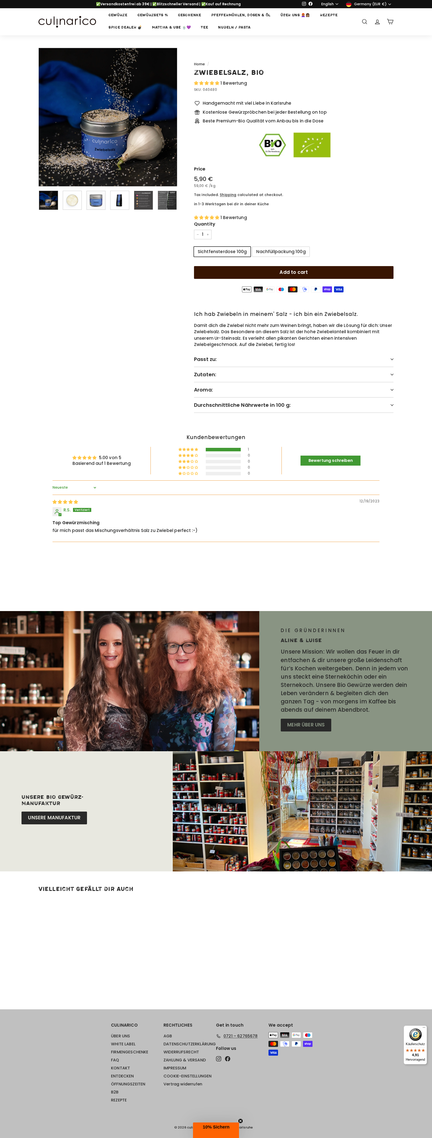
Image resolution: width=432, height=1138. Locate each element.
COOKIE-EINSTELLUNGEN (188, 1076)
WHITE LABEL (123, 1044)
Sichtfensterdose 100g (222, 252)
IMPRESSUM (175, 1068)
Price (200, 169)
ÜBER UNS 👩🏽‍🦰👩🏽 (295, 15)
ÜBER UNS (120, 1036)
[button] (207, 83)
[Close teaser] (240, 1120)
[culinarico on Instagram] (218, 1059)
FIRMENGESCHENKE (129, 1052)
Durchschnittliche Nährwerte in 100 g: (242, 405)
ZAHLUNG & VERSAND (185, 1060)
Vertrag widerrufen (183, 1084)
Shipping (228, 194)
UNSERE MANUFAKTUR (54, 817)
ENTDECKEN (122, 1076)
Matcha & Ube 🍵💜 (171, 28)
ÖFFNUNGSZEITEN (128, 1084)
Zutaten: (205, 374)
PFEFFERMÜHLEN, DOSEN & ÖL (241, 15)
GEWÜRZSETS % (153, 15)
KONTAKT (120, 1068)
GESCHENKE (189, 15)
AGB (168, 1036)
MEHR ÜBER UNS (306, 724)
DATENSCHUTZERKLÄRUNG (190, 1044)
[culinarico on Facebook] (227, 1059)
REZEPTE (329, 15)
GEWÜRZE (118, 15)
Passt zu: (205, 359)
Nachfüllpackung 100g (281, 252)
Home (199, 64)
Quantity (204, 224)
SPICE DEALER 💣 (125, 28)
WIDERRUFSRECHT (181, 1052)
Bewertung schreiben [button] (330, 460)
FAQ (115, 1060)
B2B (115, 1092)
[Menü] (424, 1029)
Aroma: (203, 389)
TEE (204, 28)
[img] (65, 502)
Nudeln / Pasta (234, 28)
